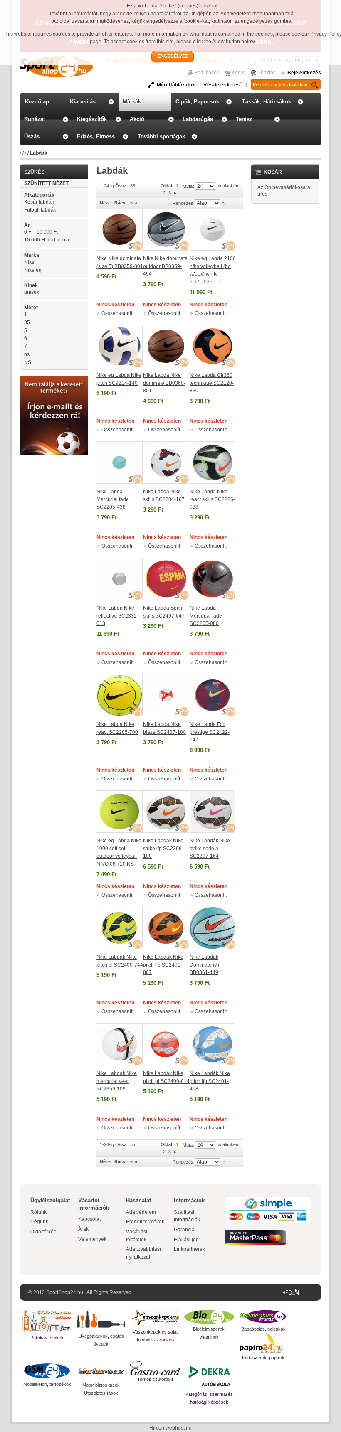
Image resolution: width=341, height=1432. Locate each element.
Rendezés (183, 203)
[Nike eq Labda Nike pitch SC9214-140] (119, 346)
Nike (29, 262)
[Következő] (175, 192)
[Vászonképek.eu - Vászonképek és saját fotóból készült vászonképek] (155, 1318)
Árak (83, 1229)
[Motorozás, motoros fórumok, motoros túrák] (101, 1371)
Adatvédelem (141, 1212)
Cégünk (39, 1222)
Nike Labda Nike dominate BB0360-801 (164, 383)
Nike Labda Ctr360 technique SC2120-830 (212, 383)
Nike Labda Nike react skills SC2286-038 (212, 499)
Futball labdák (40, 210)
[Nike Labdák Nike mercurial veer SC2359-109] (119, 1044)
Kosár (238, 73)
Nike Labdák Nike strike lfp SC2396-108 (163, 848)
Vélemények (92, 1239)
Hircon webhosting (170, 1428)
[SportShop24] (56, 66)
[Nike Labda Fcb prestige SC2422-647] (212, 695)
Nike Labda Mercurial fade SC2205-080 (206, 615)
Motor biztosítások (101, 1385)
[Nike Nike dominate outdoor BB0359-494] (166, 230)
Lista (132, 202)
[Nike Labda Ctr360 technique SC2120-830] (212, 346)
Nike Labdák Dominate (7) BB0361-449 (204, 964)
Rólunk (38, 1212)
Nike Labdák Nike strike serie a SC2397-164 (210, 848)
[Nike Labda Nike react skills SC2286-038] (212, 462)
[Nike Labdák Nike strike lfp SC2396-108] (166, 811)
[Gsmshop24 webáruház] (47, 1370)
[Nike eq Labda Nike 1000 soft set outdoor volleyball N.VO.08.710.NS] (119, 811)
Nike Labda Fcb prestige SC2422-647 (210, 732)
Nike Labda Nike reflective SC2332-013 (117, 615)
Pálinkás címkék (47, 1337)
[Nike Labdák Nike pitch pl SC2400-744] (119, 928)
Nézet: (106, 202)
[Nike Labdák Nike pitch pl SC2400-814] (166, 1044)
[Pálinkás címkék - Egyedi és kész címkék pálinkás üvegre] (47, 1321)
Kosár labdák (39, 202)
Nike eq (33, 270)
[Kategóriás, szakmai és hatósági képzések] (209, 1375)
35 (27, 322)
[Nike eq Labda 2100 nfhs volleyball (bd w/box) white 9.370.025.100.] (212, 230)
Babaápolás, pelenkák (263, 1328)
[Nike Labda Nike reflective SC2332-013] (119, 579)
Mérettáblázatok (176, 85)
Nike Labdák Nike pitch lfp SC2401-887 (163, 964)
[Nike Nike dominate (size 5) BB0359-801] (119, 230)
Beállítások (206, 73)
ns (27, 354)
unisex (31, 292)
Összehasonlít (117, 313)
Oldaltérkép (43, 1232)
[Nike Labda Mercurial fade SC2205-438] (119, 462)
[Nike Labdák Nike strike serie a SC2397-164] (212, 811)
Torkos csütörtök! (155, 1379)
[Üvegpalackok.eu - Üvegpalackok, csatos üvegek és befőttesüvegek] (101, 1320)
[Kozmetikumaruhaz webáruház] (263, 1317)
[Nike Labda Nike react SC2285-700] (119, 695)
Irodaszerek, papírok (263, 1357)
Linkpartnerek (189, 1249)
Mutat (188, 186)
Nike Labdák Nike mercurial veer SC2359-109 (116, 1081)
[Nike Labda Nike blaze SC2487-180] (166, 695)
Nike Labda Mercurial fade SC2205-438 (112, 499)
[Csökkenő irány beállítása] (223, 203)
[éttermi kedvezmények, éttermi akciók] (155, 1368)
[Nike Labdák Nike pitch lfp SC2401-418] (212, 1044)
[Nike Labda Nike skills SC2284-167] (166, 462)
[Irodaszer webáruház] (263, 1343)
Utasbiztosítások (101, 1392)
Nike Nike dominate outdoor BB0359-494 (165, 266)
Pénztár (266, 73)
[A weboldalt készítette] (292, 1292)
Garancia (184, 1230)
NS (27, 362)
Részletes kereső (222, 85)
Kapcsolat (89, 1219)
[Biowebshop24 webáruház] (209, 1317)
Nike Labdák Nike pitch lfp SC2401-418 (210, 1081)
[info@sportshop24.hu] (54, 380)
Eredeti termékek (145, 1222)
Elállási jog (186, 1240)
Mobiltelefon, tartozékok (47, 1384)
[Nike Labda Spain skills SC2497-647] (166, 579)
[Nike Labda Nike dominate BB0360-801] (166, 346)
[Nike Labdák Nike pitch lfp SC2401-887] (166, 928)
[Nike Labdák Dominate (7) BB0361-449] (212, 928)
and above (47, 240)
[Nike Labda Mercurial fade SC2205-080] (212, 579)
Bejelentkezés (304, 73)
